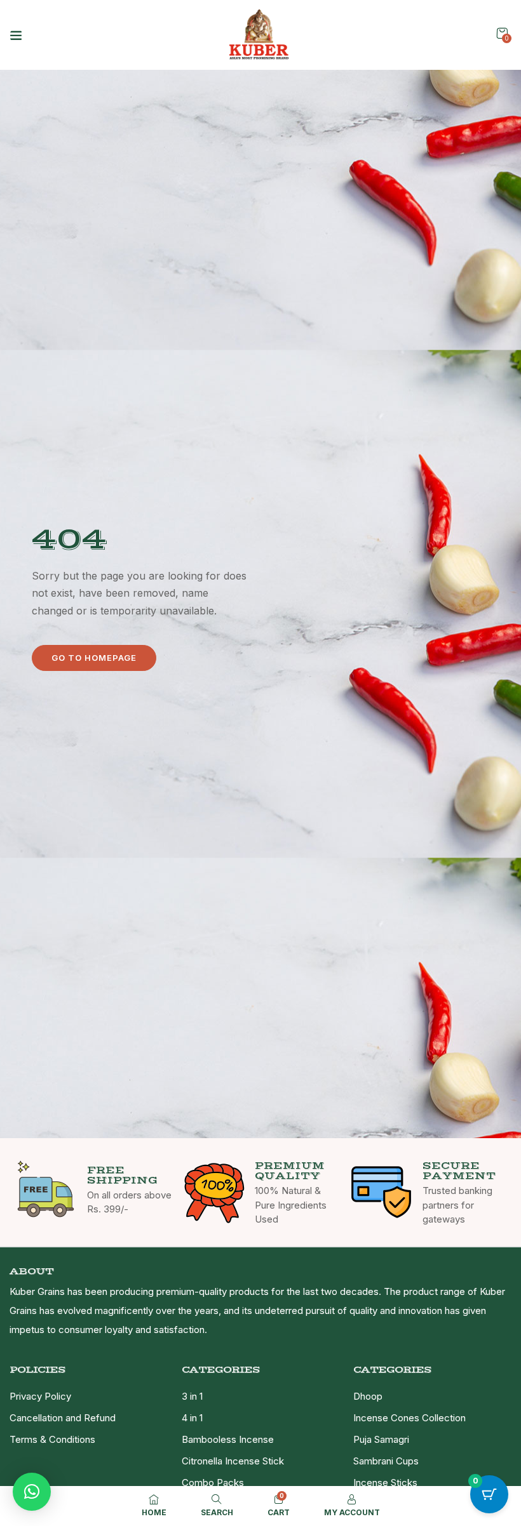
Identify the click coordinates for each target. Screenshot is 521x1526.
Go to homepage (94, 658)
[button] (502, 33)
